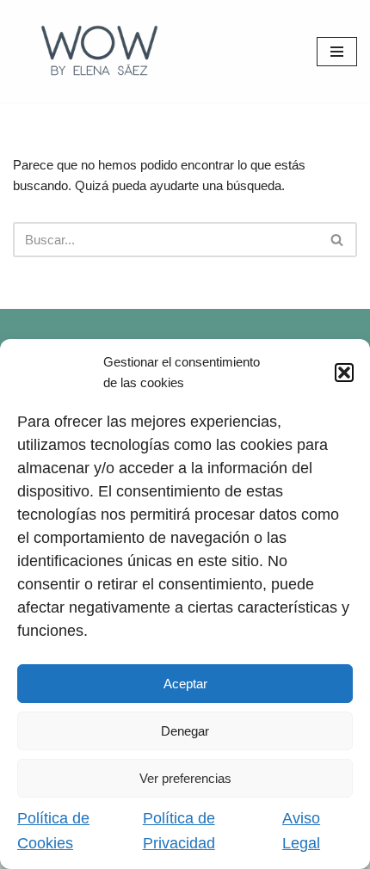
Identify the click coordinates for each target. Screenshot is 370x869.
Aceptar (185, 683)
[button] (344, 372)
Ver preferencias (185, 778)
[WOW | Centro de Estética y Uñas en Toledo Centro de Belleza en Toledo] (99, 51)
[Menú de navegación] (337, 51)
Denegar (185, 731)
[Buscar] (337, 239)
